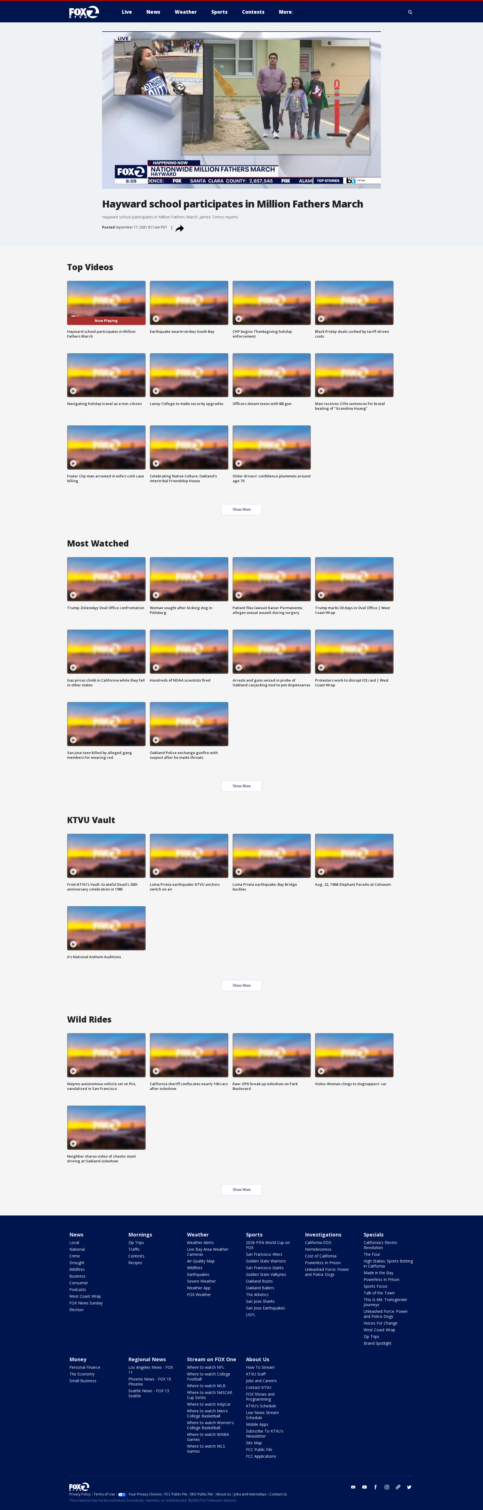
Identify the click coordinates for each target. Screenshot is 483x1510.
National (77, 1249)
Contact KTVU (258, 1387)
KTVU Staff (256, 1374)
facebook (375, 1487)
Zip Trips (136, 1242)
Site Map (254, 1442)
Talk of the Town (379, 1292)
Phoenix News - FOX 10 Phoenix (149, 1381)
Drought (76, 1262)
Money (77, 1359)
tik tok (398, 1487)
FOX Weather (199, 1294)
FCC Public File (259, 1449)
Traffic (134, 1249)
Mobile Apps (257, 1424)
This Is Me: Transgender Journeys (385, 1302)
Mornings (140, 1234)
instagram (386, 1487)
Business (77, 1276)
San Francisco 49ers (264, 1254)
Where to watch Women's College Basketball (210, 1425)
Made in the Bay (378, 1272)
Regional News (147, 1359)
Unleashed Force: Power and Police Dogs (327, 1272)
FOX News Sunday (86, 1303)
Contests (136, 1256)
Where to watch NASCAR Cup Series (209, 1395)
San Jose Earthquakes (265, 1308)
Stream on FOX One (211, 1359)
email (353, 1487)
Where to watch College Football (208, 1376)
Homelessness (318, 1249)
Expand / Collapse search (410, 12)
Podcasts (77, 1289)
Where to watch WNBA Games (208, 1437)
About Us (257, 1359)
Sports (254, 1234)
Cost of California (321, 1256)
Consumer (78, 1282)
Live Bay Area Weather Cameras (207, 1252)
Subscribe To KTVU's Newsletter (264, 1433)
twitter (409, 1487)
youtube (364, 1487)
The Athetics (257, 1294)
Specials (373, 1234)
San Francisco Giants (265, 1267)
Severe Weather (201, 1281)
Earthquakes (198, 1274)
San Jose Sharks (260, 1301)
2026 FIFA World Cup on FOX (268, 1245)
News (76, 1234)
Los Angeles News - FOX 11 (150, 1370)
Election (76, 1309)
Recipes (135, 1262)
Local (74, 1242)
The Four (372, 1254)
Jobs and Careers (261, 1380)
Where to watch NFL (205, 1367)
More (285, 12)
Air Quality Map (201, 1261)
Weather (198, 1234)
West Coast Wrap (85, 1296)
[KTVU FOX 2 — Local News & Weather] (87, 12)
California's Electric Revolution (380, 1245)
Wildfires (77, 1269)
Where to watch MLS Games (206, 1448)
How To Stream (260, 1367)
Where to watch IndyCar (209, 1404)
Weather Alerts (200, 1242)
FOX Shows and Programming (260, 1396)
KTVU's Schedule (261, 1405)
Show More (242, 509)
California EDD (318, 1242)
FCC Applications (261, 1456)
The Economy (81, 1374)
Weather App (198, 1287)
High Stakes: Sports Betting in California (388, 1263)
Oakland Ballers (260, 1287)
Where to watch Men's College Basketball (207, 1413)
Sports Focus (375, 1286)
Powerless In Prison (323, 1262)
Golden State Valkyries (266, 1274)
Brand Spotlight (378, 1343)
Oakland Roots (259, 1281)
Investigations (323, 1234)
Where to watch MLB (206, 1385)
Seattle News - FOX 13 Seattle (148, 1393)
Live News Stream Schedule (262, 1415)
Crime (74, 1256)
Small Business (82, 1380)
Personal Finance (84, 1367)
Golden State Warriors (266, 1261)
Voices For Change (380, 1323)
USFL (250, 1314)
